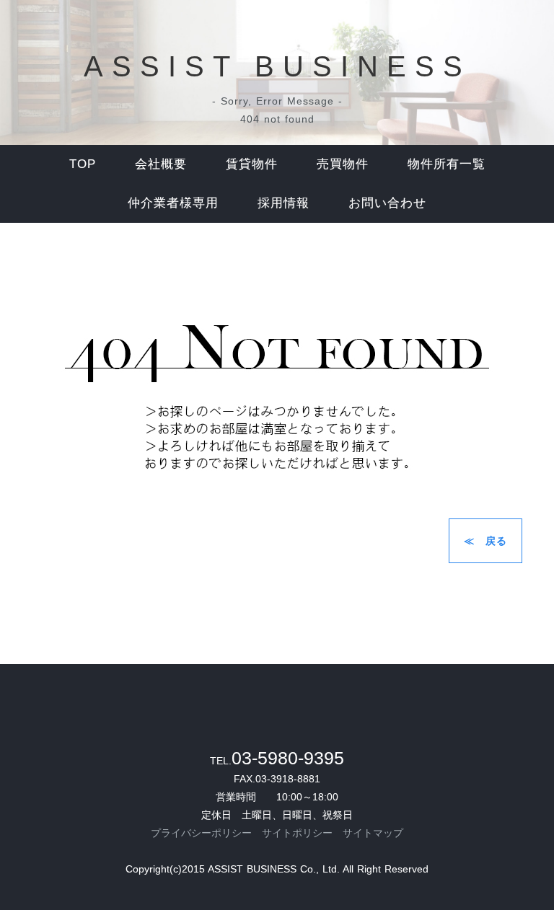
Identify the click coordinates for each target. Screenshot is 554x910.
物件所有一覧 (446, 164)
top (82, 164)
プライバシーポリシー (201, 833)
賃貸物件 (252, 164)
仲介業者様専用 (173, 203)
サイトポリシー (297, 833)
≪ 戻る (485, 541)
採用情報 (283, 203)
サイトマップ (373, 833)
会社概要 (161, 164)
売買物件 (343, 164)
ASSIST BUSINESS (277, 66)
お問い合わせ (387, 203)
